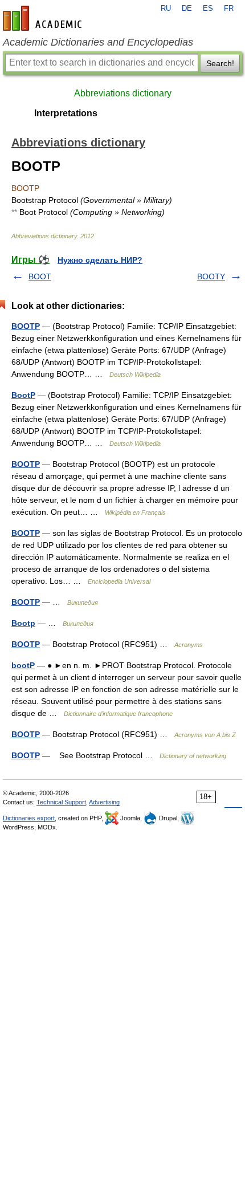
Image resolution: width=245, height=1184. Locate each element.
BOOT (39, 276)
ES (208, 9)
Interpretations (65, 113)
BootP (23, 395)
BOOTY (211, 276)
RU (166, 9)
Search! (220, 63)
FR (229, 9)
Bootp (23, 623)
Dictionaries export (29, 818)
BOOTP (25, 326)
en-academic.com (44, 18)
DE (187, 9)
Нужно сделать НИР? (100, 260)
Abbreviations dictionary (123, 93)
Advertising (104, 802)
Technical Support (61, 802)
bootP (23, 665)
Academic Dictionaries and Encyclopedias (98, 42)
